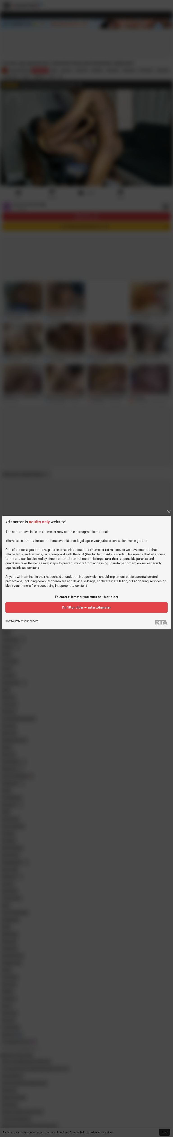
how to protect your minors (21, 621)
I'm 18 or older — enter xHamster (86, 607)
